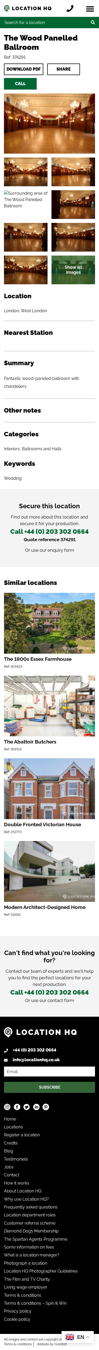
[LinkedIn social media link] (36, 1106)
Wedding (13, 478)
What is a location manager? (31, 1255)
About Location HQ (22, 1191)
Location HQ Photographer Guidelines (41, 1271)
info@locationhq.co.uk (36, 1059)
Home (10, 1119)
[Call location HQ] (71, 8)
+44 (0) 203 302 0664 (34, 1050)
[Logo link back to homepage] (40, 1034)
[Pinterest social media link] (46, 1106)
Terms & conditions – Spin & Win (35, 1303)
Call (20, 83)
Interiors (12, 448)
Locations (13, 1126)
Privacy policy (17, 1311)
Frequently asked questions (31, 1207)
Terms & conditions (22, 1295)
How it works (16, 1183)
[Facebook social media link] (17, 1106)
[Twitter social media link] (26, 1106)
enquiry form (61, 550)
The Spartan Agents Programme (35, 1239)
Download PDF (24, 69)
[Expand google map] (26, 204)
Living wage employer (25, 1287)
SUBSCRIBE (49, 1087)
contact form (61, 1000)
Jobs (8, 1167)
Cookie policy (17, 1319)
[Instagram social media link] (7, 1106)
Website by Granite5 (52, 1344)
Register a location (22, 1134)
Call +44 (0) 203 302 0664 (49, 531)
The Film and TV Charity (27, 1279)
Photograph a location (25, 1263)
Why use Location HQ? (26, 1199)
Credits (11, 1143)
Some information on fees (29, 1247)
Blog (8, 1150)
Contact (11, 1174)
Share (63, 69)
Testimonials (16, 1159)
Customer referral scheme (29, 1223)
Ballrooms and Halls (42, 448)
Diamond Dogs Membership (31, 1231)
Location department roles (30, 1214)
